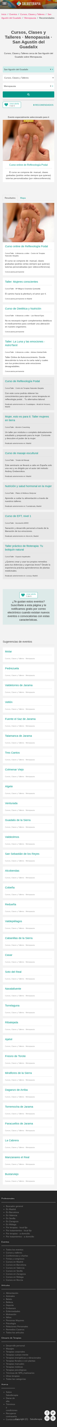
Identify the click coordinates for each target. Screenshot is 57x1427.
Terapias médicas (14, 1367)
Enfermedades (13, 1311)
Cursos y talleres (14, 1252)
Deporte (10, 1305)
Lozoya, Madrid (32, 576)
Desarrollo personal (15, 1345)
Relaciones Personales (17, 1326)
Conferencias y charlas (17, 1255)
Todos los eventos (14, 1249)
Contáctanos (12, 1419)
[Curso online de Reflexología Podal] (28, 222)
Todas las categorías (16, 1379)
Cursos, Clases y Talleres (32, 14)
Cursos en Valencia (15, 1268)
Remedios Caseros (15, 1329)
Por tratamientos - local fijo (19, 1230)
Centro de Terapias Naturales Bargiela (30, 388)
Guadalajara (30, 404)
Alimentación (12, 1293)
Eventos (13, 14)
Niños (8, 1317)
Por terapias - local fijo (16, 1227)
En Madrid (11, 1209)
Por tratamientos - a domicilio (20, 1236)
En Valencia (11, 1215)
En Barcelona (12, 1212)
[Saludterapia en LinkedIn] (47, 1418)
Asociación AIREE (22, 523)
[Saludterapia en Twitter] (53, 1413)
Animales (10, 1296)
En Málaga (11, 1224)
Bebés (9, 1299)
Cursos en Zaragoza (16, 1274)
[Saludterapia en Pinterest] (53, 1418)
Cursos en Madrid (14, 1262)
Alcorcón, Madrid (32, 536)
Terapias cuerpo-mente (17, 1354)
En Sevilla (10, 1218)
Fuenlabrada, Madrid (33, 506)
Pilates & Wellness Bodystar (26, 493)
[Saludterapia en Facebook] (47, 1413)
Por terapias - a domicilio (18, 1233)
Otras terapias (13, 1376)
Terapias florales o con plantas (20, 1361)
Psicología (11, 1323)
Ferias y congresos (15, 1259)
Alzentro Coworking (22, 427)
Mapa (23, 198)
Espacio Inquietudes (23, 557)
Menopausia (30, 18)
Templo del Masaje (22, 460)
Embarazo (11, 1308)
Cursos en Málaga (15, 1277)
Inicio (3, 14)
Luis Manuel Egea (37, 316)
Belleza (9, 1302)
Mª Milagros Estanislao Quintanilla (28, 289)
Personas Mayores (15, 1320)
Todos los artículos (15, 1332)
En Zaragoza (12, 1221)
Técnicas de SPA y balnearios (20, 1373)
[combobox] (28, 69)
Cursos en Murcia (14, 1280)
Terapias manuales (15, 1364)
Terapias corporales (15, 1351)
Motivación (11, 1314)
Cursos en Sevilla (14, 1271)
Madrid (29, 299)
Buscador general (14, 1206)
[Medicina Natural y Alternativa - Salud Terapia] (28, 4)
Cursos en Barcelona (16, 1265)
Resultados (10, 198)
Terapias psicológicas (16, 1370)
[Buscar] (28, 94)
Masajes (10, 1348)
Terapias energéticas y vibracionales (23, 1358)
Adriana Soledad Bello (39, 352)
